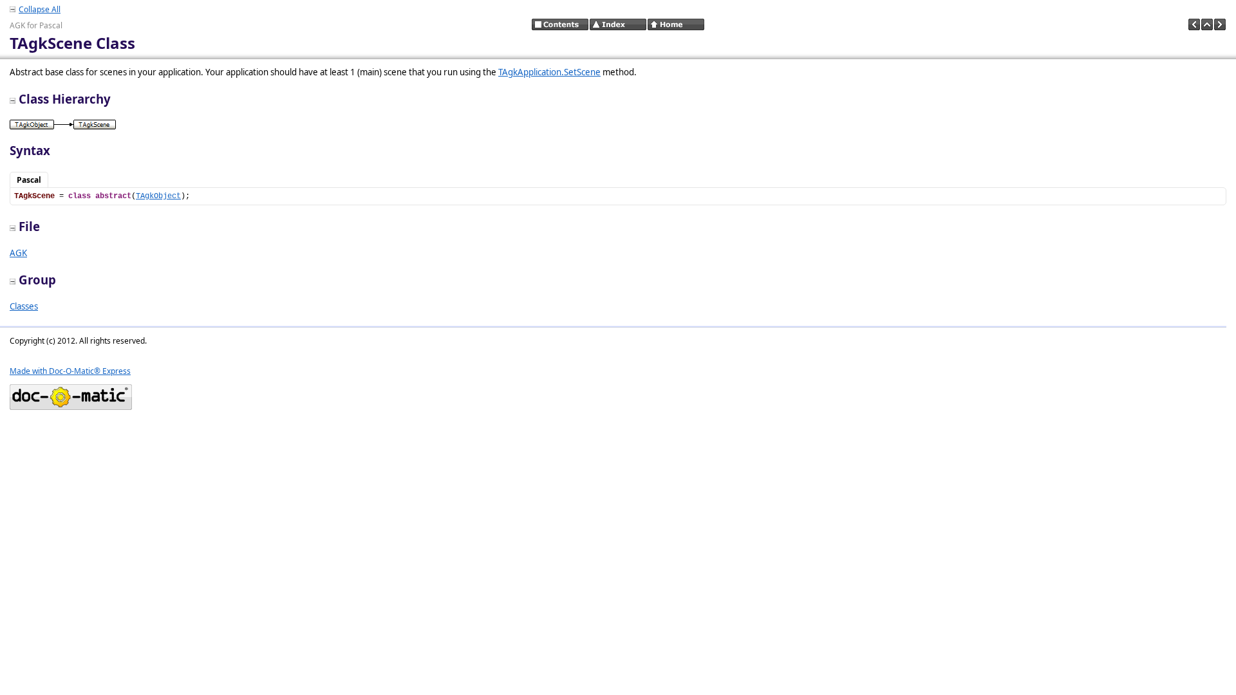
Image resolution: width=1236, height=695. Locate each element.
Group (37, 280)
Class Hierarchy (65, 99)
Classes (24, 306)
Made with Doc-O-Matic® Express (70, 371)
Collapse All (40, 9)
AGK (18, 253)
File (29, 226)
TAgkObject (158, 196)
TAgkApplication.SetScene (549, 72)
